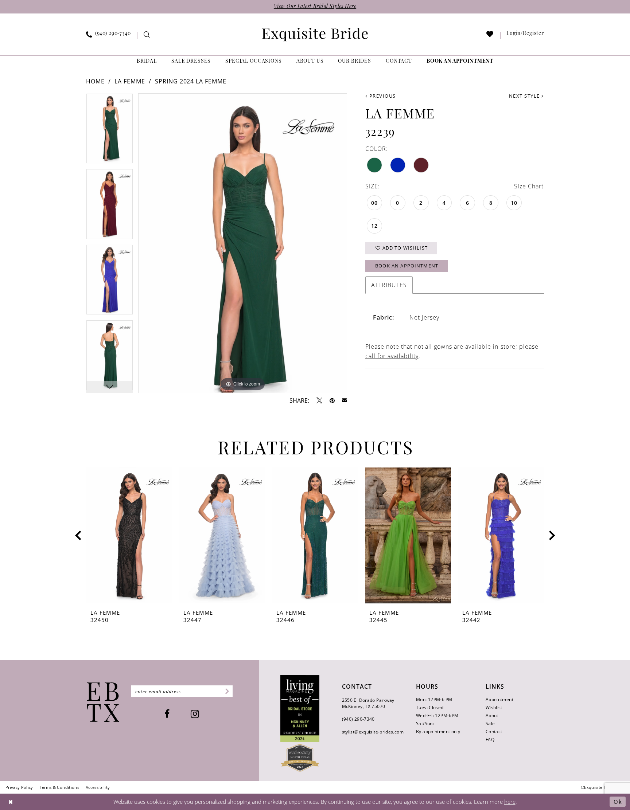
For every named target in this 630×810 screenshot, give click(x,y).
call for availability (392, 356)
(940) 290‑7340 (358, 719)
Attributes (389, 285)
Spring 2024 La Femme (191, 81)
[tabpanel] (109, 131)
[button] (525, 35)
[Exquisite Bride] (103, 702)
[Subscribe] (226, 691)
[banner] (315, 34)
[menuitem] (108, 35)
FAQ (490, 739)
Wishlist (494, 707)
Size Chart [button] (529, 186)
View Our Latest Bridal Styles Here (315, 6)
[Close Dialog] (11, 801)
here (510, 801)
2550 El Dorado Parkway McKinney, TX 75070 (368, 703)
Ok (618, 801)
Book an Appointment (406, 265)
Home (95, 81)
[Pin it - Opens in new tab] (332, 400)
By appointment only (438, 731)
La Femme (129, 81)
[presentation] (129, 535)
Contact (494, 731)
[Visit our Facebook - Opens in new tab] (167, 714)
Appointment (499, 699)
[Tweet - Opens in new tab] (319, 400)
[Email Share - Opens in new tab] (344, 400)
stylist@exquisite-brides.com (373, 732)
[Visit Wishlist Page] (490, 35)
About (492, 715)
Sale (490, 723)
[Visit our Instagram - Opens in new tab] (195, 714)
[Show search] (146, 35)
